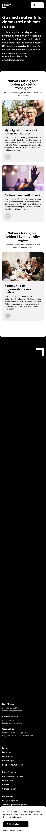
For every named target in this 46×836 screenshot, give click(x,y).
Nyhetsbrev (7, 797)
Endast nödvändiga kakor (14, 831)
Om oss (5, 785)
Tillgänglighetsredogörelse (15, 805)
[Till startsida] (7, 5)
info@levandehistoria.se (12, 723)
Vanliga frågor (9, 789)
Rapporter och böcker (12, 777)
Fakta (5, 748)
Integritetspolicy (10, 801)
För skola (6, 753)
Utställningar (8, 761)
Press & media (9, 772)
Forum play (7, 781)
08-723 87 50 (8, 721)
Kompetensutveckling (12, 765)
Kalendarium (8, 757)
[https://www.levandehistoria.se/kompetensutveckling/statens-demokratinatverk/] (7, 216)
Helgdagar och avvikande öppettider (17, 735)
